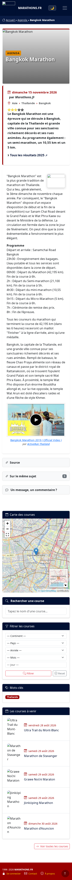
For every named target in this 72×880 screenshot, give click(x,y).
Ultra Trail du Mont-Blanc (41, 730)
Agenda (23, 20)
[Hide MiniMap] (65, 585)
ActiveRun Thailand (38, 444)
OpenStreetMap (48, 590)
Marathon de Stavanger (40, 756)
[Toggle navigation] (65, 7)
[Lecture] (36, 420)
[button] (36, 551)
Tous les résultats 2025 (27, 155)
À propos (50, 873)
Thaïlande (28, 103)
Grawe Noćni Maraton (39, 779)
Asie (15, 103)
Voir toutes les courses (54, 846)
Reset (61, 673)
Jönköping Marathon (38, 803)
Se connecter (13, 873)
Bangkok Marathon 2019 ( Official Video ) (36, 440)
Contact (33, 873)
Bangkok (45, 103)
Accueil (11, 20)
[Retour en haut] (65, 873)
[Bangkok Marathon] (56, 181)
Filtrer (30, 673)
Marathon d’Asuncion (39, 828)
